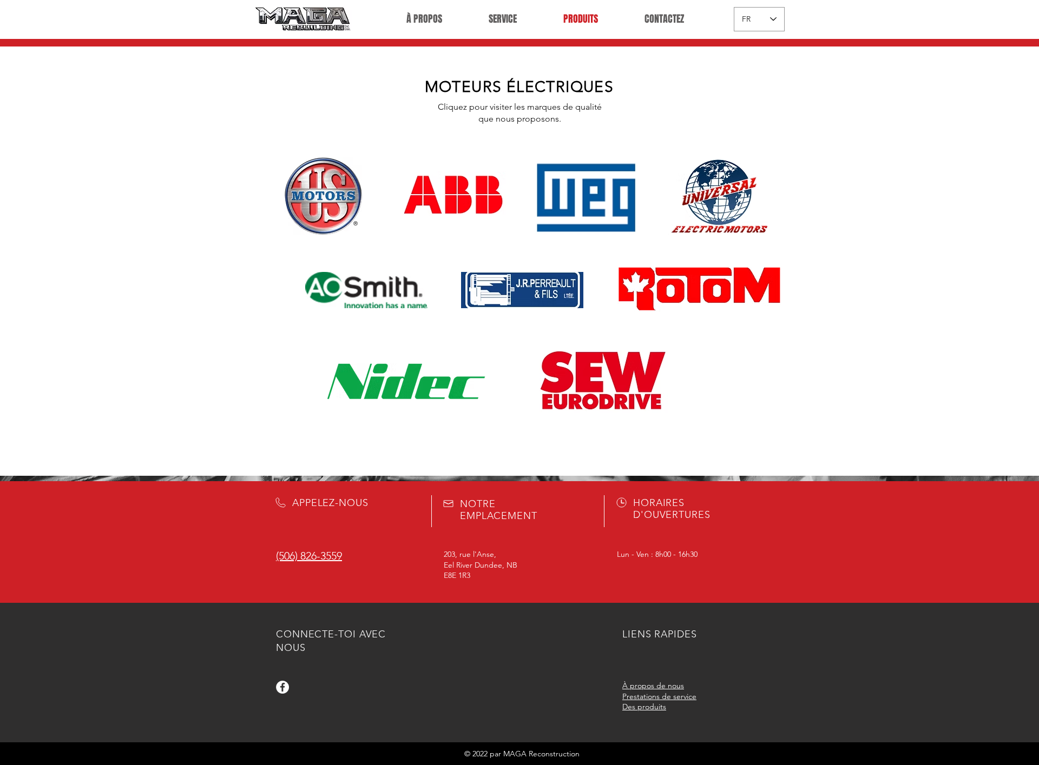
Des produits (644, 706)
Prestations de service (659, 696)
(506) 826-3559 (309, 555)
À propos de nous (653, 685)
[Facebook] (282, 687)
